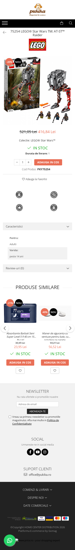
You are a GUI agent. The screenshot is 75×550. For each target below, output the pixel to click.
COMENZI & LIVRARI (36, 490)
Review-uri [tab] (15, 268)
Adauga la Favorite (36, 179)
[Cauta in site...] (70, 23)
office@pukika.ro (39, 474)
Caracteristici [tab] (14, 226)
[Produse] (5, 24)
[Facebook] (30, 452)
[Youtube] (37, 452)
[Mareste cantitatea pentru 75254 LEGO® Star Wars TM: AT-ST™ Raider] (28, 162)
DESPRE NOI (36, 498)
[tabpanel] (37, 90)
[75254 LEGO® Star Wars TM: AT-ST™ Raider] (37, 90)
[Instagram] (45, 452)
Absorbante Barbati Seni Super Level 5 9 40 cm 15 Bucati (20, 336)
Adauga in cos (48, 162)
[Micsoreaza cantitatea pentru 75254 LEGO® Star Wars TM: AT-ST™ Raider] (17, 162)
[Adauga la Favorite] (20, 371)
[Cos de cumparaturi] (62, 23)
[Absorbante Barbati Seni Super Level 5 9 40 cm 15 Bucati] (20, 313)
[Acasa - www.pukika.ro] (37, 9)
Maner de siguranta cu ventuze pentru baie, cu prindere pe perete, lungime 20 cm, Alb (55, 336)
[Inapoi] (3, 32)
